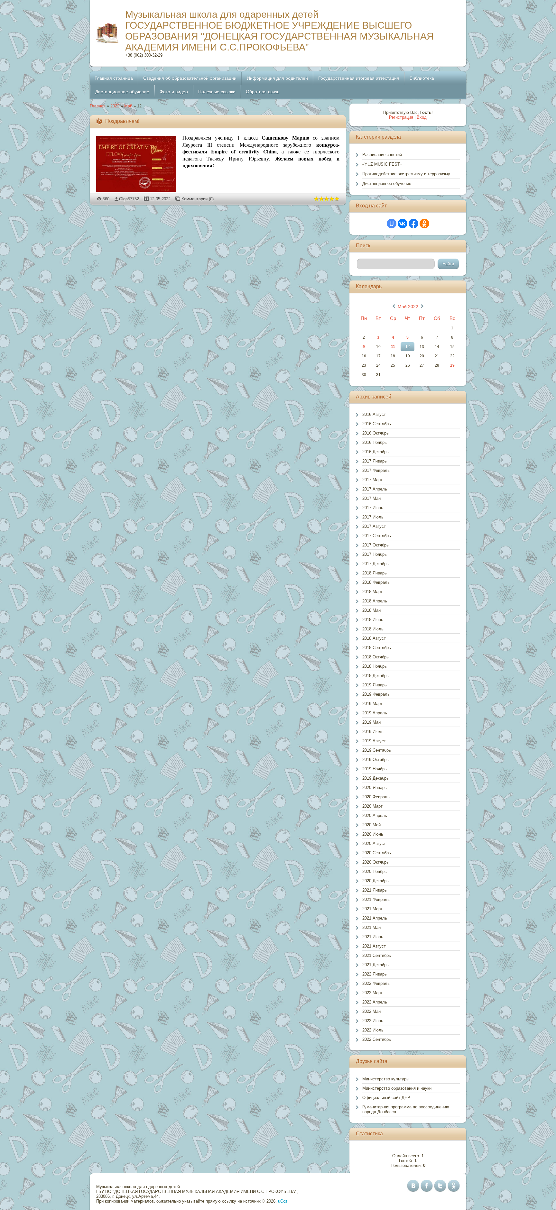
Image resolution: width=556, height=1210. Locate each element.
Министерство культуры (385, 1079)
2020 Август (374, 843)
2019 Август (374, 740)
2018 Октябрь (375, 657)
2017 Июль (373, 517)
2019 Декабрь (375, 778)
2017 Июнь (372, 507)
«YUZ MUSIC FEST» (382, 164)
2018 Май (371, 610)
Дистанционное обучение (386, 183)
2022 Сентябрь (376, 1039)
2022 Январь (374, 974)
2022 (114, 106)
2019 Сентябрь (376, 750)
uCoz (283, 1201)
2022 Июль (373, 1030)
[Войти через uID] (391, 223)
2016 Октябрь (375, 433)
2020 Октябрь (375, 862)
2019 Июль (373, 731)
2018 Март (372, 591)
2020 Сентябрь (376, 852)
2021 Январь (374, 890)
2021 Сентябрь (376, 955)
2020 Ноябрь (374, 871)
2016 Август (374, 414)
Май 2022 (408, 306)
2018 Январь (374, 573)
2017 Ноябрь (374, 554)
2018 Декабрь (375, 675)
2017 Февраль (376, 470)
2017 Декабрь (375, 563)
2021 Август (374, 946)
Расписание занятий (382, 154)
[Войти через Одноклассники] (424, 223)
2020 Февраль (376, 796)
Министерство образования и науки (396, 1088)
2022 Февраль (376, 983)
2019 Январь (374, 685)
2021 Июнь (372, 936)
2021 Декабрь (375, 964)
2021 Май (371, 927)
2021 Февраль (376, 899)
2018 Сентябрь (376, 647)
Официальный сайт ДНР (386, 1097)
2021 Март (372, 908)
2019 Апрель (374, 712)
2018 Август (374, 638)
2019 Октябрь (375, 759)
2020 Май (371, 824)
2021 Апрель (374, 918)
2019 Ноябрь (374, 768)
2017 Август (374, 526)
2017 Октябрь (375, 545)
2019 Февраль (376, 694)
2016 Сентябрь (376, 423)
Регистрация (401, 117)
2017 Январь (374, 461)
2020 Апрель (374, 815)
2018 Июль (373, 629)
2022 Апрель (374, 1002)
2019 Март (372, 703)
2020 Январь (374, 787)
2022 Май (371, 1011)
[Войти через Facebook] (413, 223)
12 (407, 346)
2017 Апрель (374, 489)
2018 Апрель (374, 601)
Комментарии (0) (197, 199)
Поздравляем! (122, 121)
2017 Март (372, 479)
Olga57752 (129, 199)
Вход (422, 117)
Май (128, 106)
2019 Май (371, 722)
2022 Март (372, 992)
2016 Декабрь (375, 451)
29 (452, 365)
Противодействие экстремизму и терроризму (406, 173)
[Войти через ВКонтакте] (402, 223)
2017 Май (371, 498)
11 (393, 346)
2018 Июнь (372, 619)
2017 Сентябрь (376, 535)
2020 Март (372, 806)
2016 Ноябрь (374, 442)
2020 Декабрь (375, 880)
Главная (98, 106)
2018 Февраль (376, 582)
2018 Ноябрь (374, 666)
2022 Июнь (372, 1020)
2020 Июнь (372, 834)
